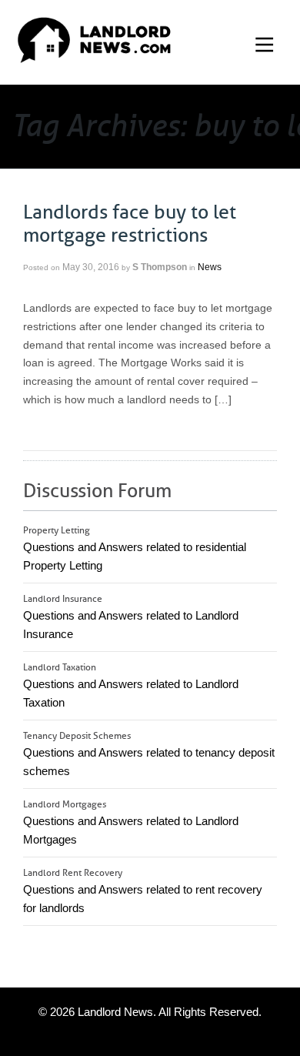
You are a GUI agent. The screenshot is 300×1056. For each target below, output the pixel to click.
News (210, 267)
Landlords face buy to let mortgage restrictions (129, 224)
